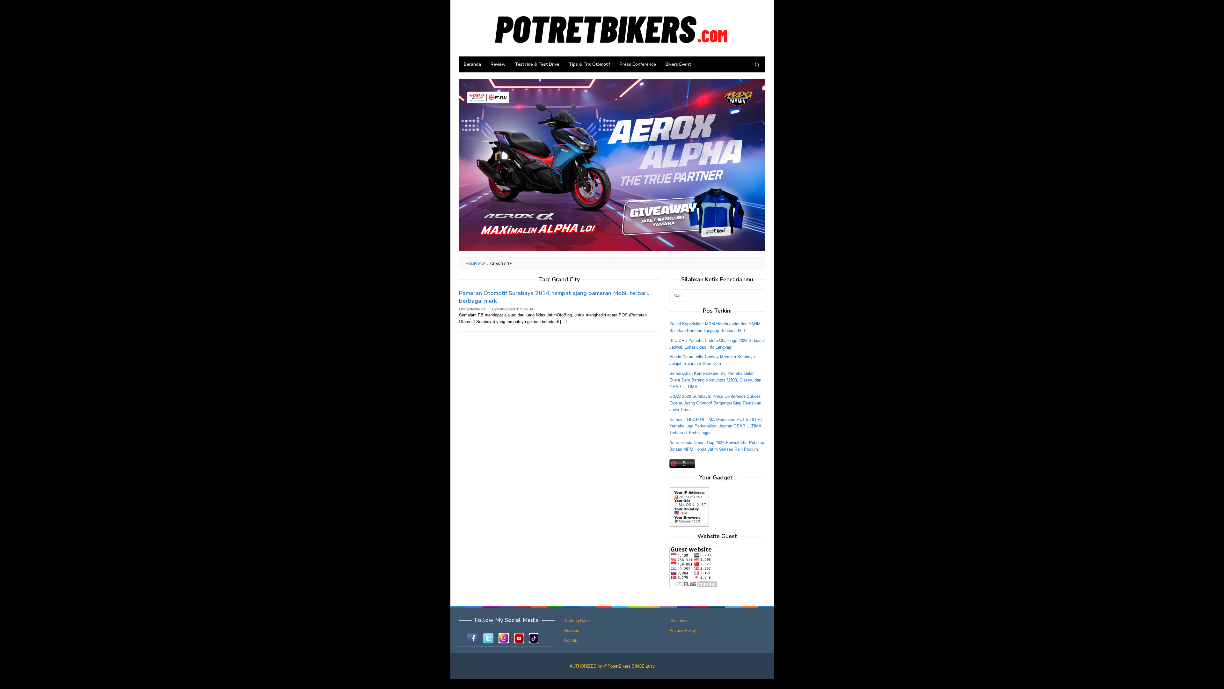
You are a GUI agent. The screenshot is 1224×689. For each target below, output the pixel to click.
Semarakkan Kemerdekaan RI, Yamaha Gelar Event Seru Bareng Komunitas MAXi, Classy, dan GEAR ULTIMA (715, 379)
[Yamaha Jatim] (612, 164)
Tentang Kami (577, 620)
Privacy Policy (682, 630)
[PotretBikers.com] (612, 28)
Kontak (570, 640)
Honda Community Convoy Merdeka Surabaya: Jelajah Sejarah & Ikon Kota (712, 359)
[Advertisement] (559, 382)
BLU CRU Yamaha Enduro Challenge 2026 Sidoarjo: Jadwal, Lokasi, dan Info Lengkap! (717, 343)
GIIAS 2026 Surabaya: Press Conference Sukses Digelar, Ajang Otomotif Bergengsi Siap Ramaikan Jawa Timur (715, 402)
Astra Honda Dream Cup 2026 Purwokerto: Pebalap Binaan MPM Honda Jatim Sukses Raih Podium (716, 445)
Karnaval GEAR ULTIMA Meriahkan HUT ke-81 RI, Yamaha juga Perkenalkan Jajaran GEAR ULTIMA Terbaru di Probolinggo (716, 426)
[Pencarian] (757, 64)
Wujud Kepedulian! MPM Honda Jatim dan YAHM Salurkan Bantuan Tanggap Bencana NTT (715, 327)
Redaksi (571, 630)
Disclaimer (679, 620)
